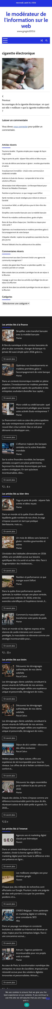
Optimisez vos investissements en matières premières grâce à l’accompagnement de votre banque (33, 368)
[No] (48, 998)
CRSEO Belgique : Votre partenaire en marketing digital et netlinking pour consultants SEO (32, 914)
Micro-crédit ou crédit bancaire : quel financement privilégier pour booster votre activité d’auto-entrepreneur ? (33, 408)
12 (8, 652)
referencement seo (9, 257)
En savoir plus (9, 359)
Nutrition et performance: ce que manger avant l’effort (22, 193)
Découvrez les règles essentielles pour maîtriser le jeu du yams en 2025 (31, 785)
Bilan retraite (7, 272)
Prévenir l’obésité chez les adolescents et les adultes (21, 244)
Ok (27, 1005)
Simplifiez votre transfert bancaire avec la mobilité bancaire (24, 213)
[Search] (46, 40)
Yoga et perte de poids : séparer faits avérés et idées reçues (24, 159)
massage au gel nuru (9, 280)
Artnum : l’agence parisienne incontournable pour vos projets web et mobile (31, 953)
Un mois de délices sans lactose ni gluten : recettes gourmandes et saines (32, 541)
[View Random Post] (42, 40)
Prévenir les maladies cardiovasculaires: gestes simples (22, 217)
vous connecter (20, 126)
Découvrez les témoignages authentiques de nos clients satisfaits (29, 669)
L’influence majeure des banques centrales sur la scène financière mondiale (31, 447)
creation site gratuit (9, 265)
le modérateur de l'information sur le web (26, 20)
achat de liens (7, 287)
